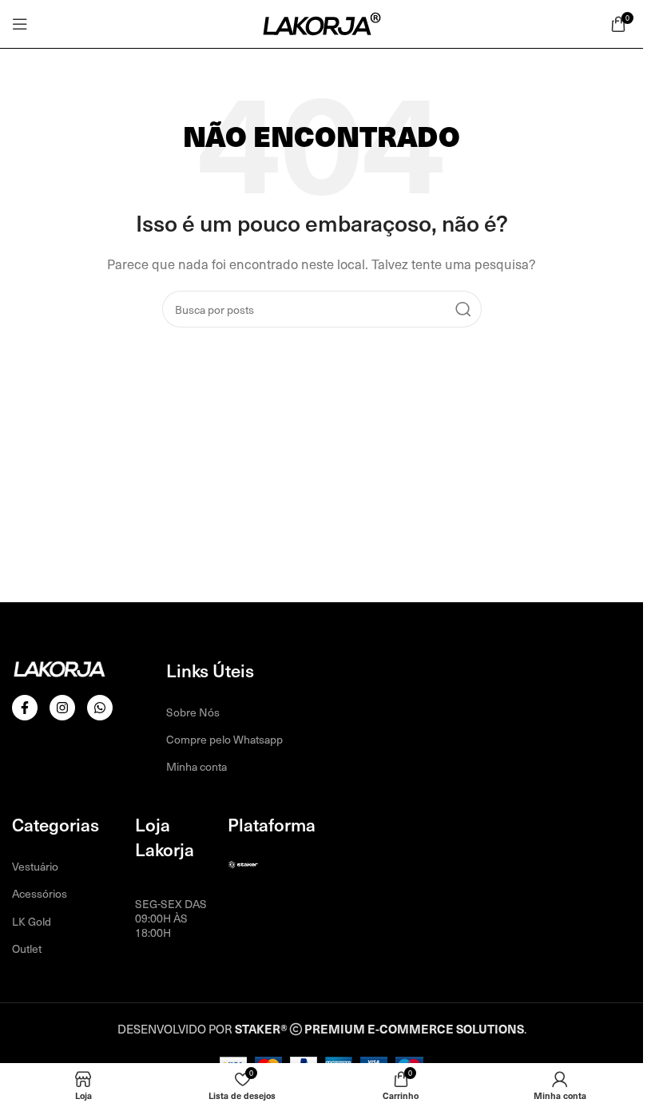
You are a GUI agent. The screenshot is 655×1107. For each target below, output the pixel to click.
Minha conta (196, 766)
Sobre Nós (193, 712)
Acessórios (39, 893)
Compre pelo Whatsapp (224, 739)
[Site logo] (322, 22)
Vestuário (35, 866)
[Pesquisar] (463, 309)
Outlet (27, 948)
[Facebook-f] (25, 707)
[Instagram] (62, 707)
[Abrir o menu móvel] (20, 24)
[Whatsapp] (100, 707)
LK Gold (31, 921)
